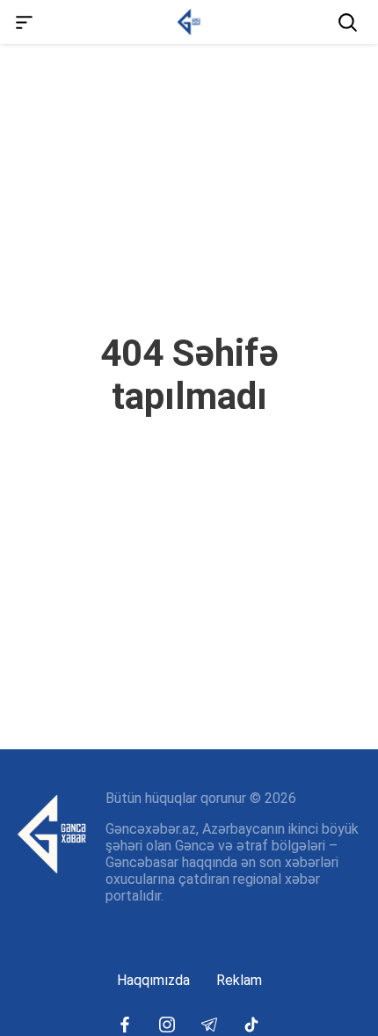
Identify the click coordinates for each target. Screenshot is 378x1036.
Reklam (239, 980)
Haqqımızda (153, 980)
